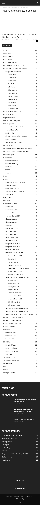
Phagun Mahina (13, 99)
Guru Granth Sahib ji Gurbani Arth (14, 151)
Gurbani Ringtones (9, 145)
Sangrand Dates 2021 (15, 271)
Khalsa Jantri (12, 259)
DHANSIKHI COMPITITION (12, 111)
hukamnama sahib (11, 161)
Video (5, 366)
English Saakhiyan (9, 118)
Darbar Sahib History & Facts (15, 182)
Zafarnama (9, 194)
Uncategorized (8, 363)
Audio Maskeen (8, 56)
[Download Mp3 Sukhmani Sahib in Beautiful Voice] (7, 402)
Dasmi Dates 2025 (11, 210)
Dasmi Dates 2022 (14, 280)
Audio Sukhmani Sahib (10, 62)
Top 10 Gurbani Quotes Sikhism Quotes (14, 40)
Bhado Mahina (12, 78)
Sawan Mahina (12, 105)
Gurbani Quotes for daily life (14, 127)
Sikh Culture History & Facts (14, 191)
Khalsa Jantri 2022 (13, 287)
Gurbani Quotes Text (12, 130)
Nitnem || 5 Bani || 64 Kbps (13, 320)
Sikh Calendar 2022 (14, 302)
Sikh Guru (8, 354)
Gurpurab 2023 (10, 213)
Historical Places (10, 345)
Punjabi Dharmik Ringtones (12, 323)
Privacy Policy (20, 499)
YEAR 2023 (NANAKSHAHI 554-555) (17, 308)
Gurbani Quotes (8, 124)
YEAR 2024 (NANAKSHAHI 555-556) (17, 311)
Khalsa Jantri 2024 (11, 219)
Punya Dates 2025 (11, 237)
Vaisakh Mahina (13, 108)
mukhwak (8, 167)
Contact (16, 497)
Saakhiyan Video (10, 339)
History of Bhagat (11, 348)
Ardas (5, 50)
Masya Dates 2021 (14, 262)
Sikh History (7, 342)
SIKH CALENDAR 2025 (12, 250)
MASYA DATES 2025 (12, 228)
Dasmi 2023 (9, 207)
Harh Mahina (12, 84)
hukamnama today (11, 164)
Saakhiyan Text (10, 336)
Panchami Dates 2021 (15, 265)
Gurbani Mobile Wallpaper (11, 121)
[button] (3, 3)
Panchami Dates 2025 (12, 234)
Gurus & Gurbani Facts (12, 188)
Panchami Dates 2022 (15, 293)
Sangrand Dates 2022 (15, 299)
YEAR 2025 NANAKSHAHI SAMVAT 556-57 (19, 314)
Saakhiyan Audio (10, 333)
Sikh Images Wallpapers (11, 360)
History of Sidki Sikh (11, 351)
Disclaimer (9, 497)
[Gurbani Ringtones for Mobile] (7, 421)
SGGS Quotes (9, 133)
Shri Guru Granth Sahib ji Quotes (16, 136)
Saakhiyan (6, 330)
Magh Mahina (12, 93)
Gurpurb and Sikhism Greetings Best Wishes (17, 148)
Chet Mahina (12, 81)
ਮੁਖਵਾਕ (7, 170)
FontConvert (28, 497)
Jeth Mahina (11, 87)
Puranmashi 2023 (11, 240)
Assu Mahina (12, 75)
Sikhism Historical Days (15, 274)
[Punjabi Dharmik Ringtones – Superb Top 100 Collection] (7, 412)
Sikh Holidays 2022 (14, 305)
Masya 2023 (9, 225)
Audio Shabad (7, 59)
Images (5, 179)
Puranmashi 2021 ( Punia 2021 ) (18, 268)
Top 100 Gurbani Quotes (13, 142)
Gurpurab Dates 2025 (12, 216)
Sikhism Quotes (10, 139)
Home (4, 8)
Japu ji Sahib (7, 197)
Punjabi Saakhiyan (9, 327)
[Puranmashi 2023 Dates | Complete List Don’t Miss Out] (20, 23)
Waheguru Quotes (9, 373)
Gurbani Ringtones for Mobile (24, 419)
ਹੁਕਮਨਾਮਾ (8, 173)
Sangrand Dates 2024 (12, 244)
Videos (5, 370)
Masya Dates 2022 (14, 290)
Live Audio (6, 201)
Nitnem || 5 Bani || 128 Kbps (13, 317)
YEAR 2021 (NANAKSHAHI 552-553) (17, 253)
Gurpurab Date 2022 (14, 284)
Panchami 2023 (10, 231)
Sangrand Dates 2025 (12, 247)
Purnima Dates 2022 (14, 296)
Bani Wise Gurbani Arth (11, 65)
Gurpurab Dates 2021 (15, 256)
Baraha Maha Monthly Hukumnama (15, 68)
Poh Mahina (12, 102)
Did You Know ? (10, 185)
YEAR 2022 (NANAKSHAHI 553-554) (17, 277)
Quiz (22, 497)
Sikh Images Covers (9, 357)
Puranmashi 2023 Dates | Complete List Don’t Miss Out (19, 35)
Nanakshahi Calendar (10, 204)
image (5, 176)
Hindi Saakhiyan (8, 154)
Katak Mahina (12, 90)
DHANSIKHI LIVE (8, 115)
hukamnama (7, 158)
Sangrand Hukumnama (13, 72)
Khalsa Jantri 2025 (11, 222)
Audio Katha (7, 53)
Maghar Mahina (13, 96)
